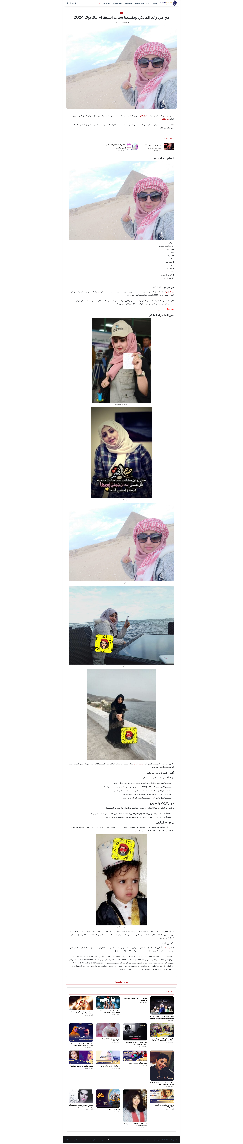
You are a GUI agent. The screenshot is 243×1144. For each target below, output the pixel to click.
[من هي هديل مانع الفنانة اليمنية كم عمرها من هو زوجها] (108, 1030)
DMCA (68, 1139)
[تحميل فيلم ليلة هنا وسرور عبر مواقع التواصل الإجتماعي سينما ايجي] (108, 1002)
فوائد (147, 3)
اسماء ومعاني (128, 3)
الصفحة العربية (139, 764)
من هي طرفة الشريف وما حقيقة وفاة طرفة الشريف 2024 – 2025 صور (162, 1083)
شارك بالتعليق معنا (121, 982)
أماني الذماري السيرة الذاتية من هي (110, 1066)
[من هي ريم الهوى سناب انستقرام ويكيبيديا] (81, 1057)
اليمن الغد (74, 1139)
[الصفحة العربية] (168, 3)
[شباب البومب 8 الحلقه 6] (108, 1098)
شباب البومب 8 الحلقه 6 (113, 1109)
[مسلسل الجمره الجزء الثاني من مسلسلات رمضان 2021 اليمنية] (81, 1003)
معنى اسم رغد (161, 309)
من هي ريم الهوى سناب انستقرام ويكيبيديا (81, 1066)
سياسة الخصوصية (82, 1139)
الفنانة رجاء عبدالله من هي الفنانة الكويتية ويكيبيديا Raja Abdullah (136, 1043)
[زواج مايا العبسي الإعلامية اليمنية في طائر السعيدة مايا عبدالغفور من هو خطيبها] (81, 1032)
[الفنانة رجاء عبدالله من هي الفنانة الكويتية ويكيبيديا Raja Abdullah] (135, 1032)
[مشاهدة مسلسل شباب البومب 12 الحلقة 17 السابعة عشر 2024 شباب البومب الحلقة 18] (162, 1005)
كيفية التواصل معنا (93, 1139)
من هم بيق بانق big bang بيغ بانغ (138, 1063)
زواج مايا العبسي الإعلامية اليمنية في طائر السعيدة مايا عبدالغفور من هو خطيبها (82, 1044)
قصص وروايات (118, 3)
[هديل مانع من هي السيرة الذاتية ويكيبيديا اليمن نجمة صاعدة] (169, 146)
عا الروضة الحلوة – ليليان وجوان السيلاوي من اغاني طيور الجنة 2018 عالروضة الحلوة (162, 1039)
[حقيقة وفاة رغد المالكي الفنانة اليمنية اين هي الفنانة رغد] (132, 146)
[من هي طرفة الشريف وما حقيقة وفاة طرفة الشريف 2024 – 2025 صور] (162, 1066)
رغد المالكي (166, 119)
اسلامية (155, 3)
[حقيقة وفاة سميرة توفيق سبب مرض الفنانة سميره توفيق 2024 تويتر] (135, 1105)
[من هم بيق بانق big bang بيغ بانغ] (135, 1056)
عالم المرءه (107, 3)
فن (99, 3)
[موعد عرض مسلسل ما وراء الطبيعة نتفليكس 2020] (162, 1096)
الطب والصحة (140, 3)
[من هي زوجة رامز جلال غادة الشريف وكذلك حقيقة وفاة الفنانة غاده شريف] (81, 1096)
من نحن (101, 1139)
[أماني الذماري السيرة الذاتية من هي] (108, 1057)
